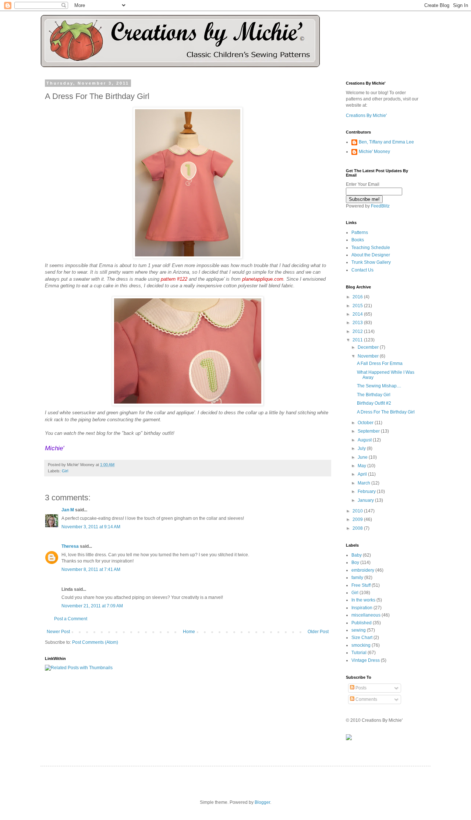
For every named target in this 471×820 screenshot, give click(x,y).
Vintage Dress (365, 660)
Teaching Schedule (370, 247)
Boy (355, 562)
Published (361, 622)
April (363, 474)
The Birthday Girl (373, 394)
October (366, 422)
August (365, 440)
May (362, 465)
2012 (358, 331)
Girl (65, 471)
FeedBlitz (380, 206)
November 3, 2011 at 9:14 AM (90, 526)
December (369, 347)
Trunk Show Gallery (371, 262)
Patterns (359, 232)
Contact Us (362, 270)
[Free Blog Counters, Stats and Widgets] (349, 738)
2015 (358, 305)
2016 (358, 296)
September (369, 431)
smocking (361, 645)
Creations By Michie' (366, 115)
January (366, 500)
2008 (358, 528)
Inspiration (361, 607)
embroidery (362, 570)
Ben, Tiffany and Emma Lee (386, 142)
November (369, 356)
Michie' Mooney (374, 151)
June (363, 457)
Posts (360, 688)
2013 (358, 322)
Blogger (262, 802)
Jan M (67, 509)
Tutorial (358, 652)
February (367, 491)
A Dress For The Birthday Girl (386, 412)
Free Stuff (361, 585)
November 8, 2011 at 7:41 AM (90, 569)
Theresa (70, 546)
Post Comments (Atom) (95, 642)
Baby (356, 555)
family (357, 577)
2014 (358, 314)
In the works (363, 600)
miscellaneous (365, 615)
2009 (358, 519)
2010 (358, 511)
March (364, 483)
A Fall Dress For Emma (380, 363)
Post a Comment (70, 618)
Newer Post (58, 631)
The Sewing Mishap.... (379, 385)
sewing (358, 630)
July (362, 448)
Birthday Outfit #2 (374, 403)
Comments (365, 699)
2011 (358, 339)
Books (357, 239)
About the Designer (370, 255)
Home (189, 631)
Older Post (318, 631)
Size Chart (361, 637)
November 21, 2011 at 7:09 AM (92, 605)
